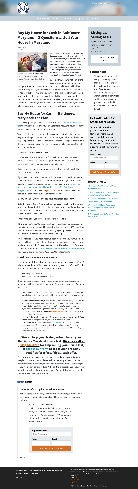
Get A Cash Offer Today (24, 470)
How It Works (43, 18)
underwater (57, 322)
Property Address (39, 430)
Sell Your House (94, 18)
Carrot (104, 486)
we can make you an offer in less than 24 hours (63, 248)
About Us (67, 18)
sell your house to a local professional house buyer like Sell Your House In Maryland (49, 187)
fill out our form (37, 349)
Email (55, 439)
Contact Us (37, 470)
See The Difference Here (104, 59)
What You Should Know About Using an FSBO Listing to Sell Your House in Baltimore (102, 208)
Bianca (21, 49)
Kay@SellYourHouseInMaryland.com (82, 482)
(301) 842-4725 (114, 3)
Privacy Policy (29, 473)
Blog (36, 473)
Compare (79, 18)
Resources (19, 473)
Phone (34, 439)
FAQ (53, 470)
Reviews (56, 18)
